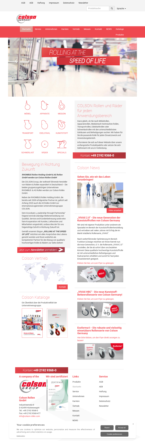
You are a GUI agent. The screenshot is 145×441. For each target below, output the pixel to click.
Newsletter (83, 3)
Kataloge (120, 29)
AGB (23, 3)
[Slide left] (16, 61)
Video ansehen (114, 210)
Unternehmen (51, 29)
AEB (31, 3)
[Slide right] (129, 61)
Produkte (120, 35)
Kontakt (98, 29)
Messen (87, 29)
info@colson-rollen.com (29, 416)
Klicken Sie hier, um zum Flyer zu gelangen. (95, 263)
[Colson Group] (34, 386)
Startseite (26, 29)
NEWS (109, 29)
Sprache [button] (120, 8)
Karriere (64, 29)
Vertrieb (76, 29)
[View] (57, 395)
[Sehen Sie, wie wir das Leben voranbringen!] (100, 195)
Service (38, 29)
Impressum (54, 3)
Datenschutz (68, 3)
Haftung (41, 3)
